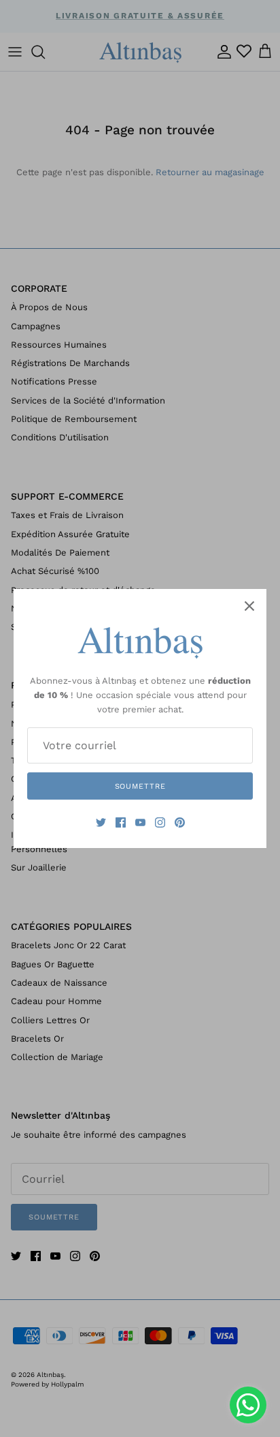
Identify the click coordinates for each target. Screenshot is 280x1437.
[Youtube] (140, 822)
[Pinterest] (180, 822)
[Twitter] (101, 822)
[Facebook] (121, 822)
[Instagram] (160, 822)
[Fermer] (249, 606)
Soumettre (140, 786)
